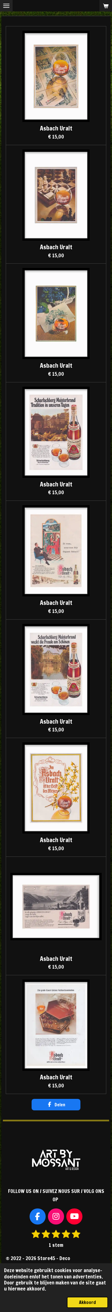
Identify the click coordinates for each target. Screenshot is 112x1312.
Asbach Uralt (56, 128)
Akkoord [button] (87, 1302)
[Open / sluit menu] (6, 5)
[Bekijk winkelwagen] (105, 5)
